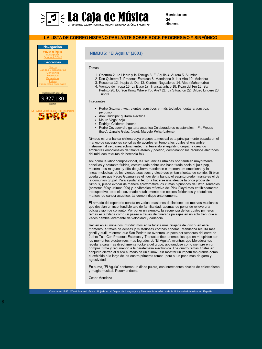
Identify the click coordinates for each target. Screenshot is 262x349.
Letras (53, 81)
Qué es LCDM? (53, 57)
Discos (53, 67)
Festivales (53, 75)
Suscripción (53, 54)
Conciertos (53, 72)
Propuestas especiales (52, 84)
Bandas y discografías (53, 69)
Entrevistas (52, 78)
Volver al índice (52, 51)
